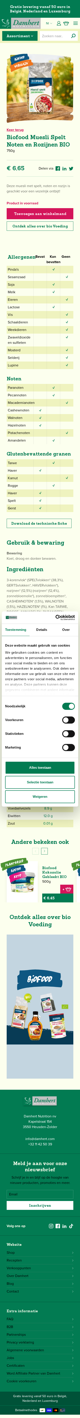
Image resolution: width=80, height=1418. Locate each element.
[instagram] (51, 1226)
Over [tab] (66, 630)
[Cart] (66, 23)
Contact (13, 1291)
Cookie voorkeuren (21, 1381)
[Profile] (59, 23)
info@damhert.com (40, 1138)
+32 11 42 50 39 (40, 1144)
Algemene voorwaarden (25, 1350)
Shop (11, 1252)
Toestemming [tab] (15, 630)
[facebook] (58, 1226)
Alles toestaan (40, 767)
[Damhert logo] (20, 23)
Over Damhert (17, 1275)
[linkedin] (64, 1226)
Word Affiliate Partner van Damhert (33, 1373)
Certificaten (16, 1365)
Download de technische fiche (39, 523)
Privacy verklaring (20, 1342)
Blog (10, 1283)
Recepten (14, 1260)
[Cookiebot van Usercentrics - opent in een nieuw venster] (56, 617)
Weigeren (40, 796)
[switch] (68, 720)
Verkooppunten (19, 1268)
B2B (10, 1326)
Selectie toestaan (40, 782)
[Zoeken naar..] (73, 36)
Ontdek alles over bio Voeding (40, 226)
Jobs (10, 1357)
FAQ (10, 1319)
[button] (44, 851)
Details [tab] (41, 630)
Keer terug (15, 129)
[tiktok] (71, 1226)
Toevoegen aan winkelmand (40, 213)
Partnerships (16, 1334)
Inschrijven (40, 1205)
